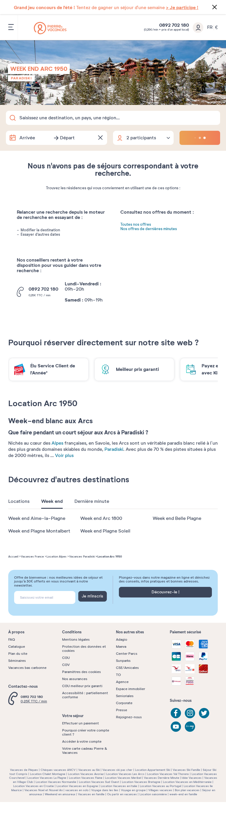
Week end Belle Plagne (177, 518)
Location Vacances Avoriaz (86, 774)
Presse (121, 710)
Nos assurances (74, 679)
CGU (66, 658)
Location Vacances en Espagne (77, 786)
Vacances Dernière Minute (161, 778)
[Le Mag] (190, 726)
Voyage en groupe (133, 790)
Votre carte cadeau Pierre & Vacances (84, 750)
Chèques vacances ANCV (58, 770)
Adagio (121, 639)
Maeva (121, 646)
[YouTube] (176, 726)
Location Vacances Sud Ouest (99, 782)
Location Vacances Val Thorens (168, 774)
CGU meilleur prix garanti (82, 686)
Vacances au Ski (89, 770)
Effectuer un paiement (80, 723)
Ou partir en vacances (122, 794)
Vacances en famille (91, 794)
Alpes (57, 443)
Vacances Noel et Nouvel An (43, 790)
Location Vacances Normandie (56, 782)
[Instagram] (190, 713)
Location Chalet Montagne (47, 774)
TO (118, 675)
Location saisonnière (153, 794)
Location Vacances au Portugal (160, 786)
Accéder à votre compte (82, 741)
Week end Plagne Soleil (105, 531)
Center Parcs (126, 654)
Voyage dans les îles (104, 790)
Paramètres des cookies (81, 672)
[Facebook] (176, 713)
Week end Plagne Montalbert (39, 531)
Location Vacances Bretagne (141, 782)
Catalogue (16, 646)
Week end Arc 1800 (101, 518)
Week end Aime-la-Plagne (36, 518)
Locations (18, 501)
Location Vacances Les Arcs (125, 774)
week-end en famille (183, 794)
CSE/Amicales (127, 668)
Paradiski (21, 78)
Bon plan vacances (187, 790)
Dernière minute (91, 501)
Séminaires (17, 661)
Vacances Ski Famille (186, 770)
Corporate (124, 703)
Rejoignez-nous (129, 717)
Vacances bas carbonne (27, 668)
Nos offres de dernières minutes (148, 229)
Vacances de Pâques (24, 770)
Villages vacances (160, 790)
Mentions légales (76, 639)
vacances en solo (77, 790)
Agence (122, 682)
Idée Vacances (192, 778)
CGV (66, 665)
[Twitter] (204, 713)
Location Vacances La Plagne (46, 778)
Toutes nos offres (135, 224)
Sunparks (123, 661)
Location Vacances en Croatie (33, 786)
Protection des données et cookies (84, 648)
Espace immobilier (130, 689)
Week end (52, 501)
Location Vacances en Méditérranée (187, 782)
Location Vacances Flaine (85, 778)
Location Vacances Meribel (123, 778)
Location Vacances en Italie (119, 786)
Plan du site (17, 654)
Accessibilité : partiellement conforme (85, 695)
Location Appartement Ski (152, 770)
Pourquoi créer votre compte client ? (85, 732)
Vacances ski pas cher (117, 770)
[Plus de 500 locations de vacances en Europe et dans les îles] (50, 28)
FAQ (11, 639)
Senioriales (125, 696)
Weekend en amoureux (60, 794)
